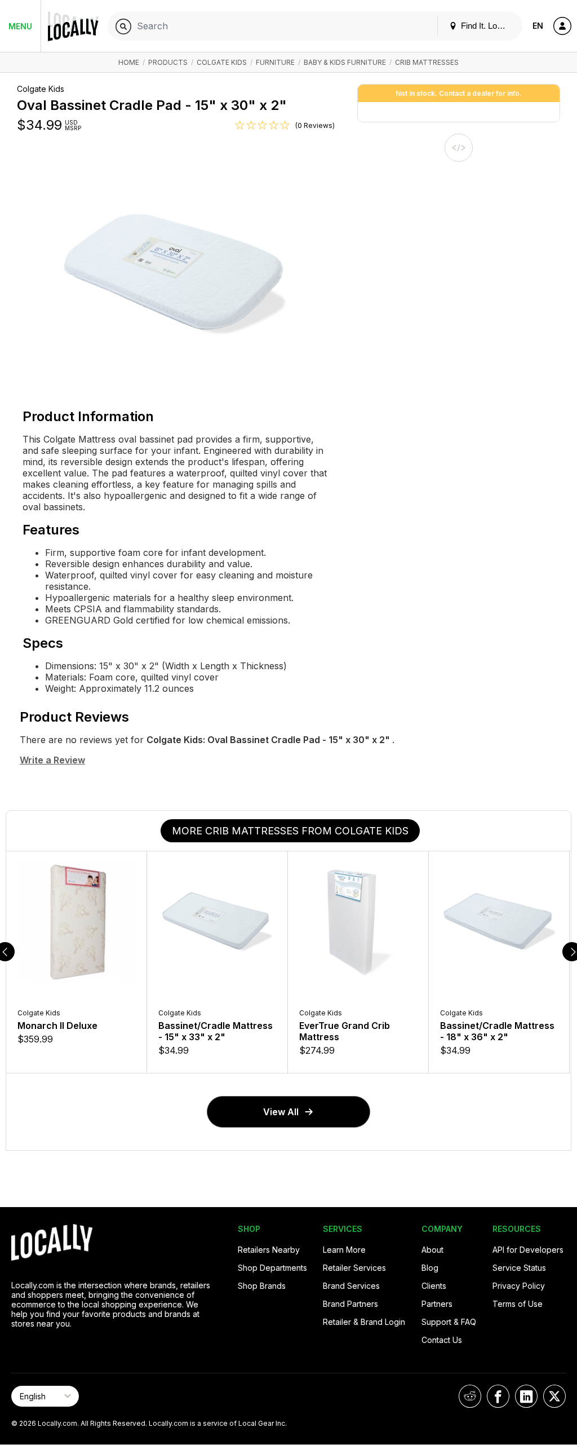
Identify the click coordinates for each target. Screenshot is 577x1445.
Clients (433, 1286)
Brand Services (351, 1286)
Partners (436, 1304)
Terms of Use (517, 1304)
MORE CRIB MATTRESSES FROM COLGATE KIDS (290, 831)
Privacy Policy (518, 1286)
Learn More (344, 1249)
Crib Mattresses (427, 62)
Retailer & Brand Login (364, 1322)
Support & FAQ (448, 1322)
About (432, 1249)
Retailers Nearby (269, 1249)
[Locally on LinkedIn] (526, 1396)
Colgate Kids (222, 62)
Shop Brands (262, 1286)
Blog (429, 1267)
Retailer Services (354, 1267)
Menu (20, 26)
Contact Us (441, 1340)
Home (128, 62)
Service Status (519, 1267)
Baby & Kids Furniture (346, 62)
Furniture (275, 62)
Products (168, 62)
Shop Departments (272, 1267)
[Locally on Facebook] (498, 1396)
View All (281, 1111)
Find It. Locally (486, 25)
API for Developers (527, 1249)
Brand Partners (350, 1304)
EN (537, 25)
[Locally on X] (554, 1396)
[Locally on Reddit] (470, 1396)
